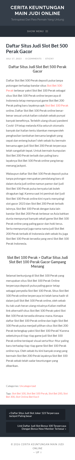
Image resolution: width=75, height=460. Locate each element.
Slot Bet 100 (19, 393)
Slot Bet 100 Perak (56, 105)
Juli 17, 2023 (14, 58)
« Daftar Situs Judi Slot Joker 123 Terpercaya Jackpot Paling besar (34, 414)
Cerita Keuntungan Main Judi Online (37, 10)
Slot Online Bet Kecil (27, 396)
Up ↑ (39, 452)
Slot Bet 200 (55, 393)
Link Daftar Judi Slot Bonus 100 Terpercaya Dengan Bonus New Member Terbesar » (41, 427)
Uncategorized (27, 386)
